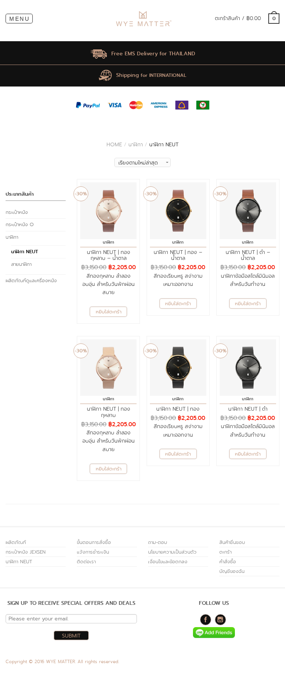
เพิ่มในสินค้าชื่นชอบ (130, 188)
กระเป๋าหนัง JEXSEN (26, 551)
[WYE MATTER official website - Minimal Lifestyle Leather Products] (142, 18)
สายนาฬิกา (21, 264)
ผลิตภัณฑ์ (16, 542)
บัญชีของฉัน (232, 571)
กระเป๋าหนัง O (20, 224)
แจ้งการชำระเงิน (93, 551)
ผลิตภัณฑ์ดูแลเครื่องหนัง (31, 280)
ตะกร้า (225, 551)
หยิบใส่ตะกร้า (108, 311)
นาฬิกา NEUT (24, 251)
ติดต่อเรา (86, 561)
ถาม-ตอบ (157, 542)
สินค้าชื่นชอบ (232, 542)
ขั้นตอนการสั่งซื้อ (94, 542)
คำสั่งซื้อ (227, 561)
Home (114, 144)
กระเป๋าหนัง (17, 212)
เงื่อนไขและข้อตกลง (167, 561)
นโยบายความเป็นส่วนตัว (172, 551)
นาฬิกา (135, 144)
